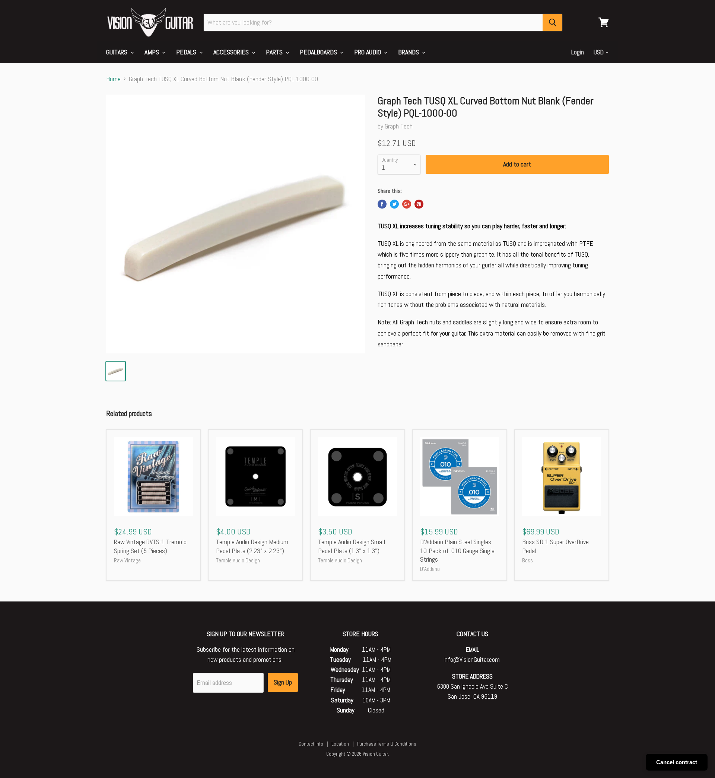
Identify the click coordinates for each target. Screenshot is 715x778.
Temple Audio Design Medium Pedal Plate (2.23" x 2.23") (252, 546)
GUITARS (117, 52)
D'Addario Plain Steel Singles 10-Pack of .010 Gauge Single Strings (457, 550)
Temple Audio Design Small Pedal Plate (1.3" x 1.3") (351, 546)
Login (577, 52)
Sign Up (283, 682)
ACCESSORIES (231, 52)
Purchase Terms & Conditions (386, 744)
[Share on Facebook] (382, 204)
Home (113, 79)
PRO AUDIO (368, 52)
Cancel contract (676, 762)
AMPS (152, 52)
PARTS (275, 52)
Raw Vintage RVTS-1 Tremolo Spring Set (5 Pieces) (150, 546)
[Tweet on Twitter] (394, 204)
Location (340, 744)
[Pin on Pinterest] (418, 204)
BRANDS (409, 52)
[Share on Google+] (406, 204)
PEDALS (187, 52)
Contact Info (311, 744)
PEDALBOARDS (319, 52)
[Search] (552, 22)
